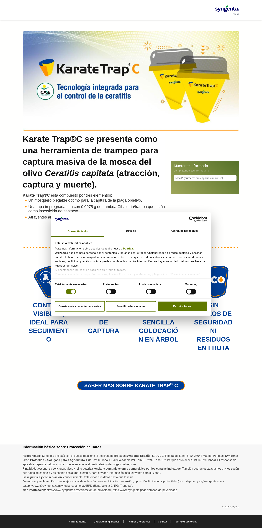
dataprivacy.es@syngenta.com (203, 481)
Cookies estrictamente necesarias (79, 306)
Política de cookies (77, 522)
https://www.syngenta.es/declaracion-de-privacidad (79, 489)
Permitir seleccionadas (131, 306)
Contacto (162, 522)
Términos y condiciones (138, 522)
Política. (129, 248)
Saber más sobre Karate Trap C (131, 385)
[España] (227, 9)
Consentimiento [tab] (78, 231)
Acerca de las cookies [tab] (184, 230)
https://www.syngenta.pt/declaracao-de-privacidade (145, 489)
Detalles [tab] (131, 230)
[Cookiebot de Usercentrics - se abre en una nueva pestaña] (191, 219)
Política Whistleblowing (186, 522)
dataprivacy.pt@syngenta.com (42, 485)
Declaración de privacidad (106, 522)
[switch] (111, 291)
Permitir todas (182, 306)
